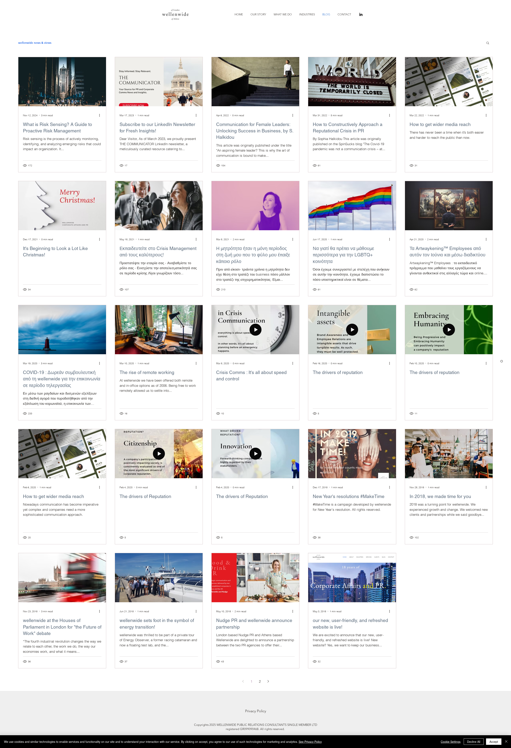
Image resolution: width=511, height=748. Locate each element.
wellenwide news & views (34, 43)
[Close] (506, 741)
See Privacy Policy (310, 742)
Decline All (473, 742)
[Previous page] (243, 681)
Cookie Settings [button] (450, 742)
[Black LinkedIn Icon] (361, 14)
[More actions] (100, 115)
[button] (283, 14)
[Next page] (268, 681)
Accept (493, 742)
